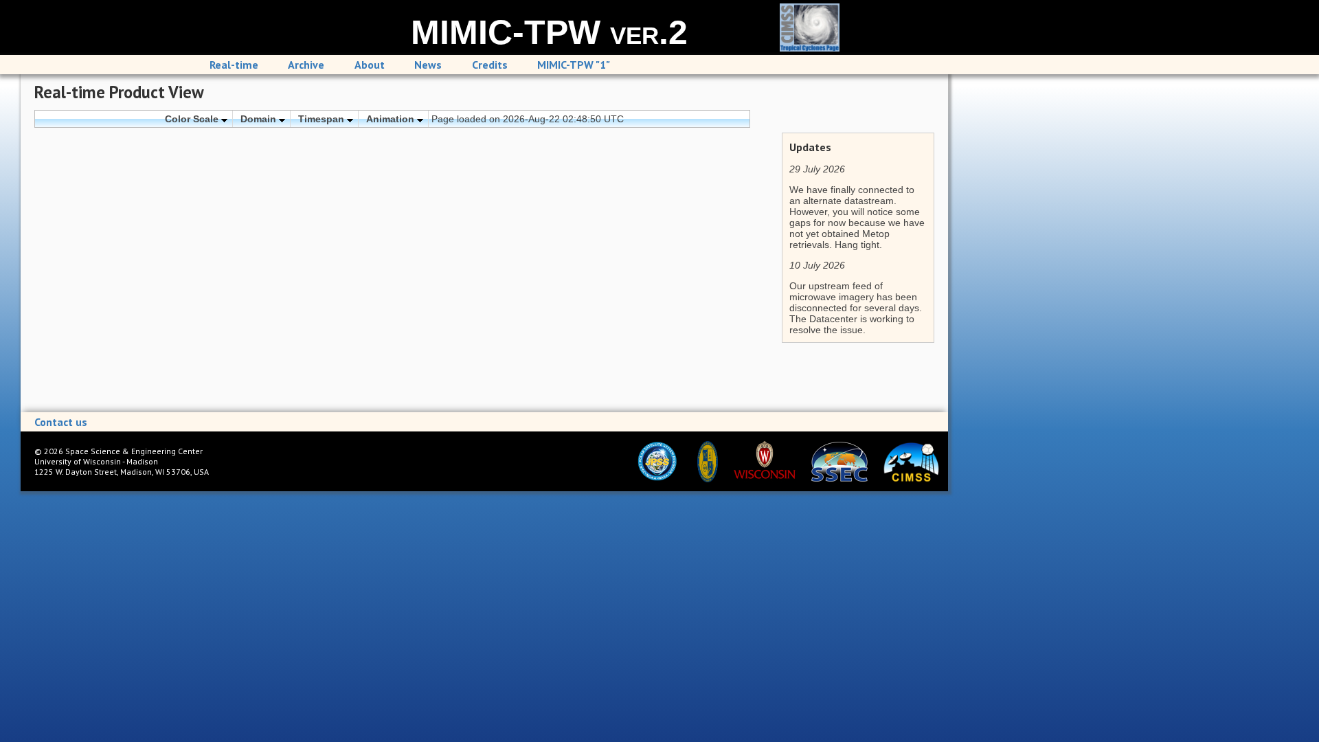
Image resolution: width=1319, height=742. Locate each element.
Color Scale (193, 118)
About (369, 64)
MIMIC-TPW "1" (573, 64)
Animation (391, 118)
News (428, 64)
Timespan (322, 118)
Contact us (60, 422)
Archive (306, 64)
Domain (259, 118)
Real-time (234, 64)
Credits (490, 64)
